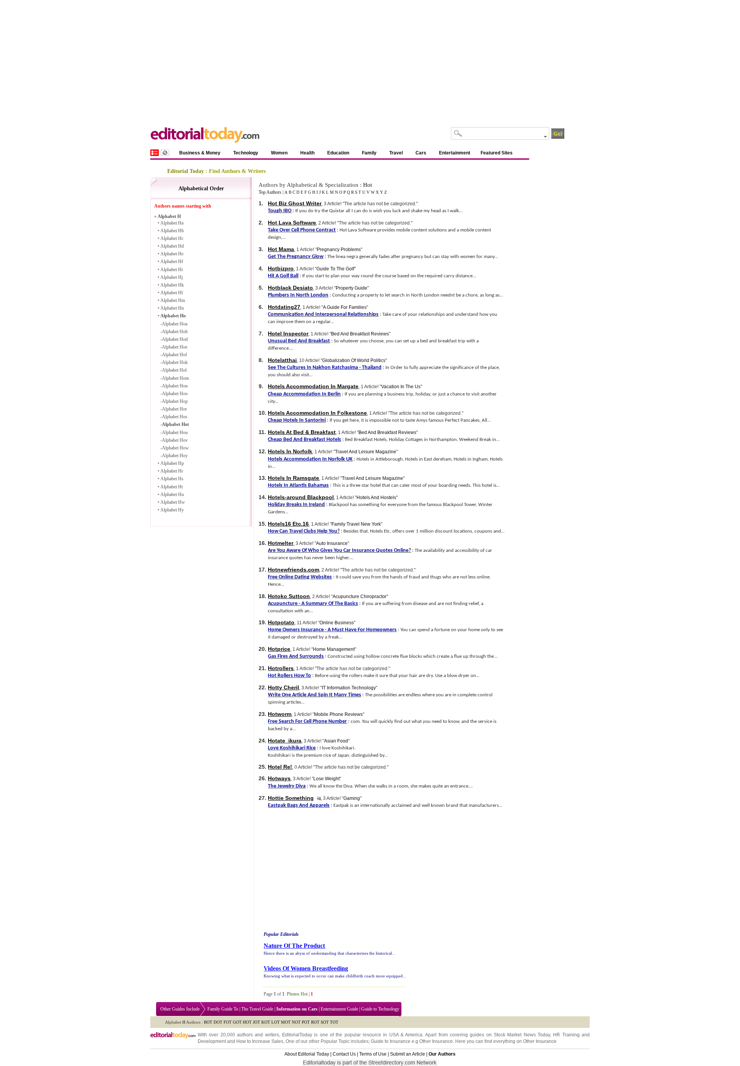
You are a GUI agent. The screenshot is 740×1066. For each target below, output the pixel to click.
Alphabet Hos (174, 416)
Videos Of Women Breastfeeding (306, 968)
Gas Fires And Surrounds (296, 656)
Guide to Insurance (390, 1041)
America (413, 1035)
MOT (286, 1022)
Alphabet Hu (172, 494)
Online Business (337, 622)
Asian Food (336, 741)
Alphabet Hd (172, 246)
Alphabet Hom (175, 378)
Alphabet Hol (174, 370)
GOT (237, 1022)
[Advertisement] (370, 58)
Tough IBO (279, 211)
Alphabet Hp (172, 463)
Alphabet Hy (172, 510)
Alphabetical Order (201, 188)
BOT (208, 1022)
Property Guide (351, 288)
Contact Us (344, 1054)
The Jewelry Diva (287, 786)
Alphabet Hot (175, 424)
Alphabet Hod (175, 339)
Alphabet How (175, 448)
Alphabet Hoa (174, 324)
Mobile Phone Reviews (338, 714)
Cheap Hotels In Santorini (297, 420)
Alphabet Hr (171, 471)
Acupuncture (283, 604)
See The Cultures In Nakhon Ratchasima (313, 367)
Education (338, 153)
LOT (275, 1022)
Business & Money (199, 153)
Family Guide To (222, 1009)
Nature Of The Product (294, 945)
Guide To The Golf (335, 269)
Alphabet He (171, 253)
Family (369, 153)
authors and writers (258, 1035)
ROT (315, 1022)
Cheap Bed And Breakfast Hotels (304, 439)
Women (279, 153)
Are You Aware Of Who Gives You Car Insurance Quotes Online (338, 550)
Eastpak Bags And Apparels (299, 805)
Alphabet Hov (175, 440)
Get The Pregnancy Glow (295, 257)
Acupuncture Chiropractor (360, 596)
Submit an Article (407, 1054)
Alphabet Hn (172, 308)
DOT (218, 1022)
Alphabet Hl (171, 292)
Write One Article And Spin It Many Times (314, 695)
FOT (228, 1022)
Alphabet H (169, 216)
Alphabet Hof (174, 354)
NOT (296, 1022)
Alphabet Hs (171, 478)
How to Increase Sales (259, 1041)
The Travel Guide (257, 1009)
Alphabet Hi (171, 269)
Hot (367, 185)
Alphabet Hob (175, 331)
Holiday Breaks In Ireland (296, 505)
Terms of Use (373, 1054)
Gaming (351, 798)
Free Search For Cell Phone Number (307, 721)
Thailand (372, 367)
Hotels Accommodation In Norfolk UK (310, 459)
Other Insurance (436, 1041)
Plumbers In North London (298, 295)
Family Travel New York (356, 524)
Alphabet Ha (171, 223)
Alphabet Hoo (175, 393)
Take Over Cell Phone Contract (302, 230)
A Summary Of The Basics (329, 604)
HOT (247, 1022)
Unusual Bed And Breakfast (299, 341)
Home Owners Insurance (296, 630)
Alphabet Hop (175, 401)
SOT (325, 1022)
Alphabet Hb (172, 230)
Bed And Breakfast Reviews (360, 334)
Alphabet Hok (175, 362)
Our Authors (442, 1054)
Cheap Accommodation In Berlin (304, 394)
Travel (396, 153)
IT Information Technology (349, 688)
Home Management (334, 649)
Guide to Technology (380, 1009)
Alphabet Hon (175, 386)
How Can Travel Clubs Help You (302, 531)
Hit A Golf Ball (283, 276)
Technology (245, 153)
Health (307, 153)
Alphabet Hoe (174, 347)
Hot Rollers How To (289, 676)
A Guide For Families (345, 307)
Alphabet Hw (172, 502)
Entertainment (454, 153)
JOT (256, 1022)
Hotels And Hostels (376, 497)
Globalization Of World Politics (353, 360)
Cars (420, 153)
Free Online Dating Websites (300, 577)
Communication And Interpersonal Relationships (323, 314)
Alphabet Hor (174, 409)
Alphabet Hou (175, 432)
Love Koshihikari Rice (292, 748)
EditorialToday (297, 1035)
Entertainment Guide (339, 1009)
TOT (334, 1022)
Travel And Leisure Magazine (365, 451)
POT (306, 1022)
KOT (265, 1022)
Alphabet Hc (171, 238)
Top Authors (270, 192)
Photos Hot (297, 994)
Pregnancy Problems (339, 249)
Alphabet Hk (172, 285)
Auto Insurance (332, 543)
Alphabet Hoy (175, 455)
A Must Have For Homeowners (362, 630)
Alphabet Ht (171, 486)
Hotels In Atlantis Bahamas (298, 485)
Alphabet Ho (173, 315)
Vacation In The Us (400, 386)
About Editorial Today (306, 1054)
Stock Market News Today (522, 1035)
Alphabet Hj (171, 277)
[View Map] (165, 152)
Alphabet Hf (171, 261)
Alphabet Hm (172, 300)
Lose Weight (326, 778)
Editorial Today (185, 171)
